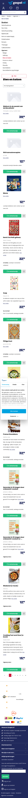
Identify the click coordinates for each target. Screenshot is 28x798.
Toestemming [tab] (5, 384)
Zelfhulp (5, 55)
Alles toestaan (14, 411)
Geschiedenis (6, 68)
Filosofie (5, 65)
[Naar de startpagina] (17, 3)
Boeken (5, 22)
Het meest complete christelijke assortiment (15, 730)
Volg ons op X (7, 781)
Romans (4, 42)
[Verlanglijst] (11, 8)
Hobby (5, 63)
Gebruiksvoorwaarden (7, 768)
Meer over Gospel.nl (9, 740)
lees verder (6, 113)
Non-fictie (4, 28)
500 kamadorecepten (11, 152)
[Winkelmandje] (17, 8)
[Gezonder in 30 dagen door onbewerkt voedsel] (14, 477)
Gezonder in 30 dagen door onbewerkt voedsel (13, 488)
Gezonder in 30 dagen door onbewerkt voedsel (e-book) (13, 538)
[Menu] (3, 3)
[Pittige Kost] (14, 331)
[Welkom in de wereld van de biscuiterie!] (14, 96)
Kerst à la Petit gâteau (12, 237)
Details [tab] (14, 384)
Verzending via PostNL (9, 733)
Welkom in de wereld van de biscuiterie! (13, 107)
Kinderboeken (6, 39)
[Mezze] (14, 183)
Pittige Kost (7, 341)
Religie (5, 53)
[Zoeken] (24, 12)
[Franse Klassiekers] (14, 424)
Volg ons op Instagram (9, 789)
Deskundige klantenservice (10, 738)
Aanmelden (5, 776)
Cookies (13, 793)
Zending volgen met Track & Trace (12, 735)
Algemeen (4, 50)
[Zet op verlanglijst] (24, 131)
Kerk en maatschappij (8, 36)
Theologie (5, 45)
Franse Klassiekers (10, 434)
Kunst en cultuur (7, 60)
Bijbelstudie (5, 33)
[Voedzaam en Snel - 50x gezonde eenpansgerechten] (14, 374)
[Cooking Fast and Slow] (14, 625)
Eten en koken (7, 58)
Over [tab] (23, 384)
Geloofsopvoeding (7, 31)
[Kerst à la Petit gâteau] (14, 227)
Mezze (5, 193)
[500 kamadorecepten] (14, 142)
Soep (5, 293)
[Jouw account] (3, 8)
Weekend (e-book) (10, 586)
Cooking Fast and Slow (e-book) (13, 636)
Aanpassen (13, 416)
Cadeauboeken (6, 47)
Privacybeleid (10, 766)
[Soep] (14, 283)
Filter (15, 76)
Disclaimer (18, 793)
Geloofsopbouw (6, 25)
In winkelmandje (13, 131)
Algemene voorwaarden (7, 795)
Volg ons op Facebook (9, 785)
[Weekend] (14, 576)
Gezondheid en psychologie (11, 70)
